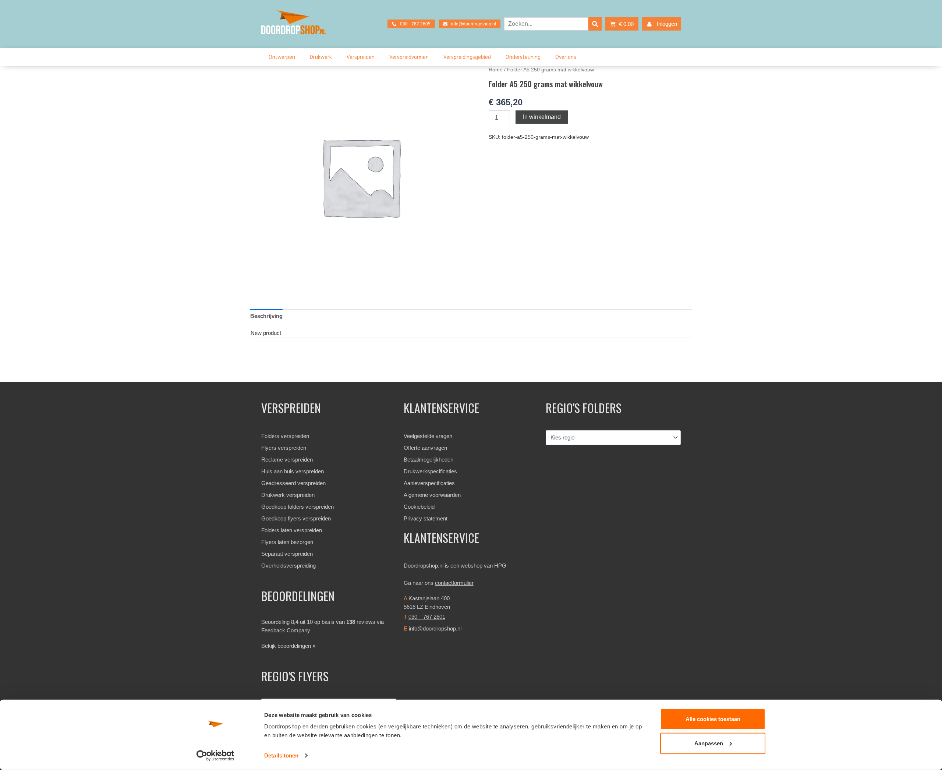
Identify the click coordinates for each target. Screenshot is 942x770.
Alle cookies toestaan (713, 719)
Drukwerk (321, 56)
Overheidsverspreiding (288, 565)
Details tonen (281, 755)
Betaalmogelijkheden (428, 459)
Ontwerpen (282, 56)
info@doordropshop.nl (435, 628)
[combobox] (546, 24)
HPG (500, 565)
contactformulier (454, 583)
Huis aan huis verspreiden (292, 471)
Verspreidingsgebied (467, 56)
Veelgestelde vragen (428, 436)
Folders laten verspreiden (291, 530)
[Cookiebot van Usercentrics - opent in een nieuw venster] (215, 755)
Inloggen (667, 24)
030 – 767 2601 (426, 617)
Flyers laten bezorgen (287, 542)
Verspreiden (361, 56)
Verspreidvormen (409, 56)
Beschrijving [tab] (266, 316)
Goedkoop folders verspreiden (297, 507)
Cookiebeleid (419, 507)
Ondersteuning (523, 56)
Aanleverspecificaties (429, 483)
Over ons (565, 56)
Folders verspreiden (285, 436)
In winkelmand (542, 117)
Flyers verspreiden (283, 448)
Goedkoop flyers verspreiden (296, 518)
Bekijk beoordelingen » (288, 646)
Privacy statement (425, 518)
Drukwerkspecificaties (430, 471)
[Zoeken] (595, 24)
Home (496, 70)
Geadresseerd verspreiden (293, 483)
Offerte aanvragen (425, 448)
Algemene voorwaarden (432, 495)
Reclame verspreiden (287, 459)
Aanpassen (708, 743)
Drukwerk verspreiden (288, 495)
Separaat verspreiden (287, 554)
